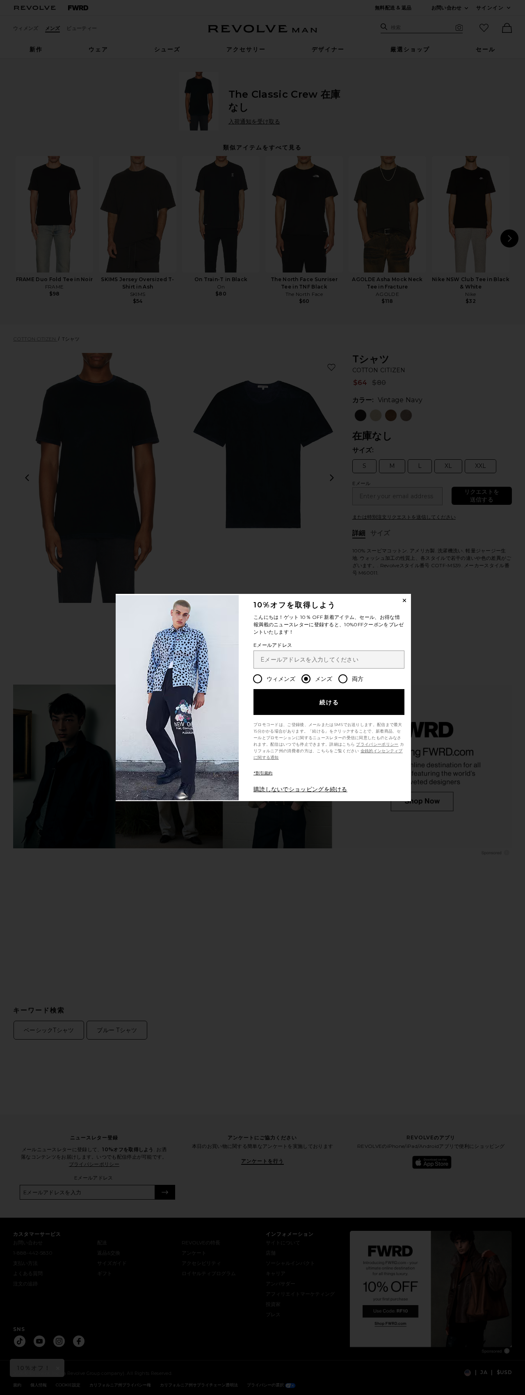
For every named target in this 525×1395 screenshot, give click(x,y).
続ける (330, 702)
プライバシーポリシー (377, 744)
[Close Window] (404, 600)
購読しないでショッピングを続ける (300, 789)
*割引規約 (263, 773)
